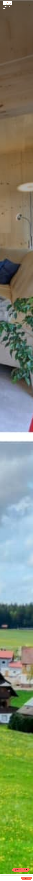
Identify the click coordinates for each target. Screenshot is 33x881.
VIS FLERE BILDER (22, 869)
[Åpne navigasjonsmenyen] (29, 5)
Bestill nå (26, 878)
